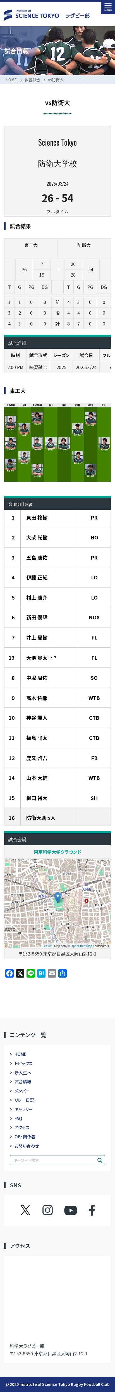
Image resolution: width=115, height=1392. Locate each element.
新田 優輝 (36, 617)
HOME (21, 1054)
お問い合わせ (27, 1146)
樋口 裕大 (36, 797)
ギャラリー (24, 1109)
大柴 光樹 (36, 537)
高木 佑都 (36, 697)
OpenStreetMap (81, 945)
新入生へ (23, 1072)
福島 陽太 (36, 737)
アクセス (22, 1127)
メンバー (22, 1091)
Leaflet (47, 945)
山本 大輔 (36, 777)
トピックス (23, 1063)
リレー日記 (24, 1100)
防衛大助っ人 (41, 817)
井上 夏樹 (36, 637)
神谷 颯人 (36, 717)
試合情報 (23, 1081)
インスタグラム (52, 1210)
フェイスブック (86, 1210)
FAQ (18, 1118)
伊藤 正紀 (36, 577)
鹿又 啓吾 (36, 757)
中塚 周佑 (36, 677)
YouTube (70, 1210)
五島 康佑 (36, 557)
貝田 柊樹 (36, 517)
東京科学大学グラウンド (57, 851)
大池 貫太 (36, 657)
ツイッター (31, 1210)
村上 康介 (36, 597)
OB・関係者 (25, 1136)
